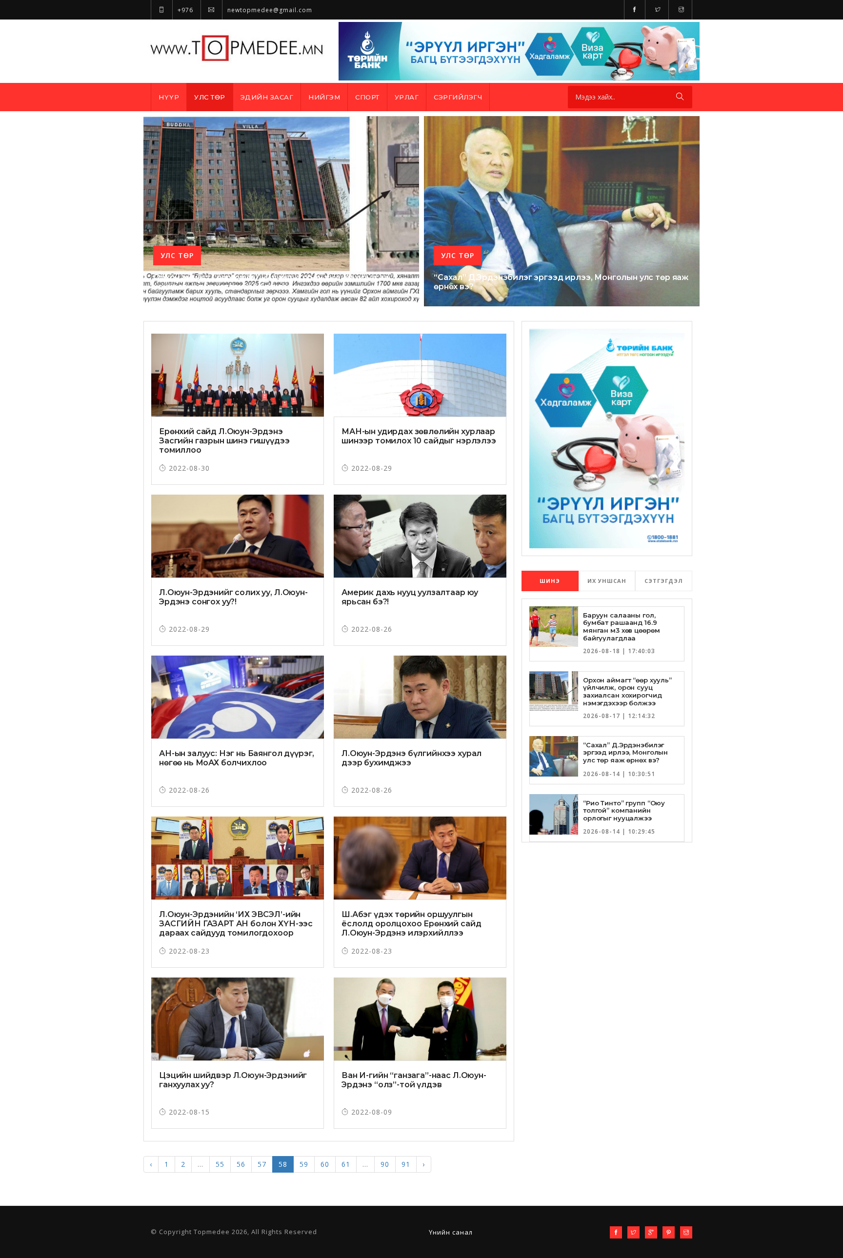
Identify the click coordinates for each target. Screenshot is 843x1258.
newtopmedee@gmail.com (268, 10)
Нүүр (169, 97)
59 (304, 1164)
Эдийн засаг (267, 97)
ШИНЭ (550, 580)
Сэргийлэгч (458, 97)
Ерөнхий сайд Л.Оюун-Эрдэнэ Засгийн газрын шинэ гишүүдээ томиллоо (224, 441)
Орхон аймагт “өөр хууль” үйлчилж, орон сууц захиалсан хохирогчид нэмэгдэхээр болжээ (271, 282)
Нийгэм (324, 97)
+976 (184, 10)
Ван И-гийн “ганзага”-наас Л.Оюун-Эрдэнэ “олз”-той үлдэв (413, 1080)
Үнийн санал (451, 1232)
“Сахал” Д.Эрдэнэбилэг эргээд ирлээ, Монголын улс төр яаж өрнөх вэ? (625, 752)
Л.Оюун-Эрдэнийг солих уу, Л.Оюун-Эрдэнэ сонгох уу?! (233, 597)
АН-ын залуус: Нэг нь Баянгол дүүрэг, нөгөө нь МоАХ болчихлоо (236, 758)
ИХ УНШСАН (606, 580)
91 (405, 1164)
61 (345, 1164)
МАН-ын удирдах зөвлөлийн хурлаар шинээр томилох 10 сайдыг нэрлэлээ (418, 436)
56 (241, 1164)
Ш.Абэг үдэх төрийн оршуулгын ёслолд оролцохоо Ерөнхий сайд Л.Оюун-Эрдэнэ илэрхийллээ (411, 924)
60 (325, 1164)
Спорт (367, 97)
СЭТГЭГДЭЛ (663, 580)
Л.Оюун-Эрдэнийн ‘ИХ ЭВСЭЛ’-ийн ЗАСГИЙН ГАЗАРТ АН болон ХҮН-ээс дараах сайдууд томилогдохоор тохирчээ (236, 928)
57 (262, 1164)
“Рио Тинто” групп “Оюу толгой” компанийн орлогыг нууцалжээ (624, 810)
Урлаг (407, 97)
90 (385, 1164)
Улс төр (209, 97)
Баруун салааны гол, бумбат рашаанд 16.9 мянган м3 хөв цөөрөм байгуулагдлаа (621, 626)
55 (220, 1164)
